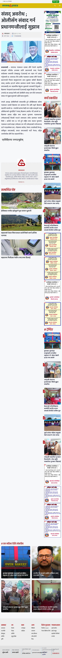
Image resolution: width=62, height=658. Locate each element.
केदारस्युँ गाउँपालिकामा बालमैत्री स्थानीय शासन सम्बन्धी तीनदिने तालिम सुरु (52, 227)
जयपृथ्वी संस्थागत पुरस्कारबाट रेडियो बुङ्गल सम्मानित (51, 148)
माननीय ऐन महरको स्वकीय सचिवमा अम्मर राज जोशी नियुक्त (46, 574)
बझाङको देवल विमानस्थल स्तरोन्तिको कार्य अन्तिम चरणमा (19, 234)
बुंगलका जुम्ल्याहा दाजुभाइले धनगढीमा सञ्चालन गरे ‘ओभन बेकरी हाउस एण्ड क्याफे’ (51, 176)
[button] (55, 5)
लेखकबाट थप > (21, 182)
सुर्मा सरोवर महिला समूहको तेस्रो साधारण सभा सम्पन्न (52, 202)
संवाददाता (7, 33)
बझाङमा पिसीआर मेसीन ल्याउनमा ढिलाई (15, 257)
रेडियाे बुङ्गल (56, 1)
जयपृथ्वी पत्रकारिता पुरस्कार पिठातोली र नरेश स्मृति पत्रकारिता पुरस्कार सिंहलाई (52, 121)
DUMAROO (55, 653)
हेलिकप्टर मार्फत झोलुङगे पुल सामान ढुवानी (16, 211)
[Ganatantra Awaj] (10, 5)
